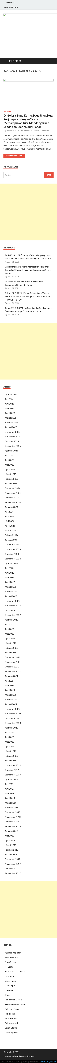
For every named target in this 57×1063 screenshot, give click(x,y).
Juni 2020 (9, 737)
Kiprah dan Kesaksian (15, 971)
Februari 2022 (11, 647)
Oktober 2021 (12, 666)
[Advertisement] (28, 212)
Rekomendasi (11, 1023)
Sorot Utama (11, 1027)
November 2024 (13, 493)
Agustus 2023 (11, 563)
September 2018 (13, 826)
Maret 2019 (10, 802)
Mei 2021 (9, 685)
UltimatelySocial (48, 1061)
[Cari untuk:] (28, 175)
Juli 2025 (9, 455)
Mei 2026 (9, 408)
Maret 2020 (10, 751)
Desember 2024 (12, 488)
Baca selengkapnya (14, 156)
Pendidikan (10, 1013)
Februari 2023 (11, 591)
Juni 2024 (9, 516)
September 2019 (13, 774)
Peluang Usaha (12, 1009)
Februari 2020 (11, 755)
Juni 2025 (9, 460)
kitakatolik (28, 131)
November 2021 (13, 662)
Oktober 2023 (12, 554)
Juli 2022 (9, 624)
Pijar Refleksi (11, 1018)
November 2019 (13, 765)
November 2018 (13, 817)
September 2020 (13, 723)
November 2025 (13, 436)
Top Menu (10, 2)
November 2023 (13, 549)
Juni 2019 (9, 788)
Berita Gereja (11, 957)
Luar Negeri (10, 985)
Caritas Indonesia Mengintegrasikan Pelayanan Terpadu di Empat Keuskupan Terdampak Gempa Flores (28, 270)
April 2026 (10, 413)
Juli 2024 (9, 511)
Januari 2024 (11, 539)
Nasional (7, 112)
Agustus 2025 (11, 450)
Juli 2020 (9, 732)
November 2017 (13, 863)
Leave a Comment (41, 131)
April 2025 (10, 469)
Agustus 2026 (11, 394)
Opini (7, 995)
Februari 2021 (11, 699)
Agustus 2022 (11, 619)
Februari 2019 (11, 807)
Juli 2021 (9, 680)
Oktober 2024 (12, 497)
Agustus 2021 (11, 676)
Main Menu (15, 61)
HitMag (31, 1056)
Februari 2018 (11, 849)
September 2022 (13, 615)
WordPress (19, 1056)
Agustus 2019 (11, 779)
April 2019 (10, 798)
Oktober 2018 (12, 821)
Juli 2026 (9, 399)
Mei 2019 (9, 793)
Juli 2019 (9, 784)
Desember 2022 (12, 601)
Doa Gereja (10, 962)
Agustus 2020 (11, 727)
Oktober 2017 (12, 868)
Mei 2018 (9, 835)
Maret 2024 (10, 530)
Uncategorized (12, 1032)
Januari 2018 (11, 854)
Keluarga (9, 966)
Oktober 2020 (12, 718)
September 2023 (13, 558)
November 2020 (13, 713)
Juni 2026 (9, 403)
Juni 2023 (9, 572)
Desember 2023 (12, 544)
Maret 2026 (10, 417)
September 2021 (13, 671)
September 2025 (13, 446)
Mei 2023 (9, 577)
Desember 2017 (12, 859)
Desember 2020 (12, 709)
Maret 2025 (10, 474)
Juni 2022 (9, 629)
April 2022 (10, 638)
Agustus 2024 (11, 507)
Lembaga (9, 976)
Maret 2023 (10, 586)
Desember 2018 (12, 812)
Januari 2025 (11, 483)
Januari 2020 (11, 760)
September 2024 (13, 502)
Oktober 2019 (12, 770)
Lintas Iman (10, 980)
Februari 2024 (11, 535)
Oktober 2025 (12, 441)
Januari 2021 (11, 704)
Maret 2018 (10, 845)
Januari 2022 (11, 652)
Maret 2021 (10, 694)
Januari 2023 (11, 596)
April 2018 (10, 840)
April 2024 (10, 525)
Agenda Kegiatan (13, 952)
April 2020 (10, 746)
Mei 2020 (9, 741)
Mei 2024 (9, 521)
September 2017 (13, 873)
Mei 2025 (9, 464)
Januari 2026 (11, 427)
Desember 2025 (12, 431)
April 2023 (10, 582)
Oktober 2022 (12, 610)
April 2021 (10, 690)
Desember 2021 (12, 657)
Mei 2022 (9, 633)
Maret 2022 (10, 643)
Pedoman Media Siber (15, 1004)
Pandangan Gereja (13, 999)
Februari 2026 (11, 422)
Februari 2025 (11, 478)
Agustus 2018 (11, 831)
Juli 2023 (9, 568)
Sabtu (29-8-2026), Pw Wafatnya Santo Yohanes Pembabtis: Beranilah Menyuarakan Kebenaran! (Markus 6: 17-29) (27, 296)
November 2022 (13, 605)
